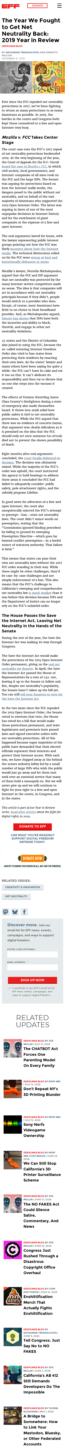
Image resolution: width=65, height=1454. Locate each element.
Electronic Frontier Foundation (11, 6)
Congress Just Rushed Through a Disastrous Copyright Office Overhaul (40, 1261)
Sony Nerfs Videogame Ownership (34, 1130)
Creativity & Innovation (22, 887)
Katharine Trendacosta (22, 52)
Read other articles (23, 812)
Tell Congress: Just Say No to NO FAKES (41, 1346)
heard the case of (24, 166)
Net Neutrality (16, 896)
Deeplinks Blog (33, 1040)
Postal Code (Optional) (21, 949)
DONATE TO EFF (32, 826)
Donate (37, 5)
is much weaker (40, 593)
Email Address (16, 962)
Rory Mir (54, 1081)
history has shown (15, 318)
